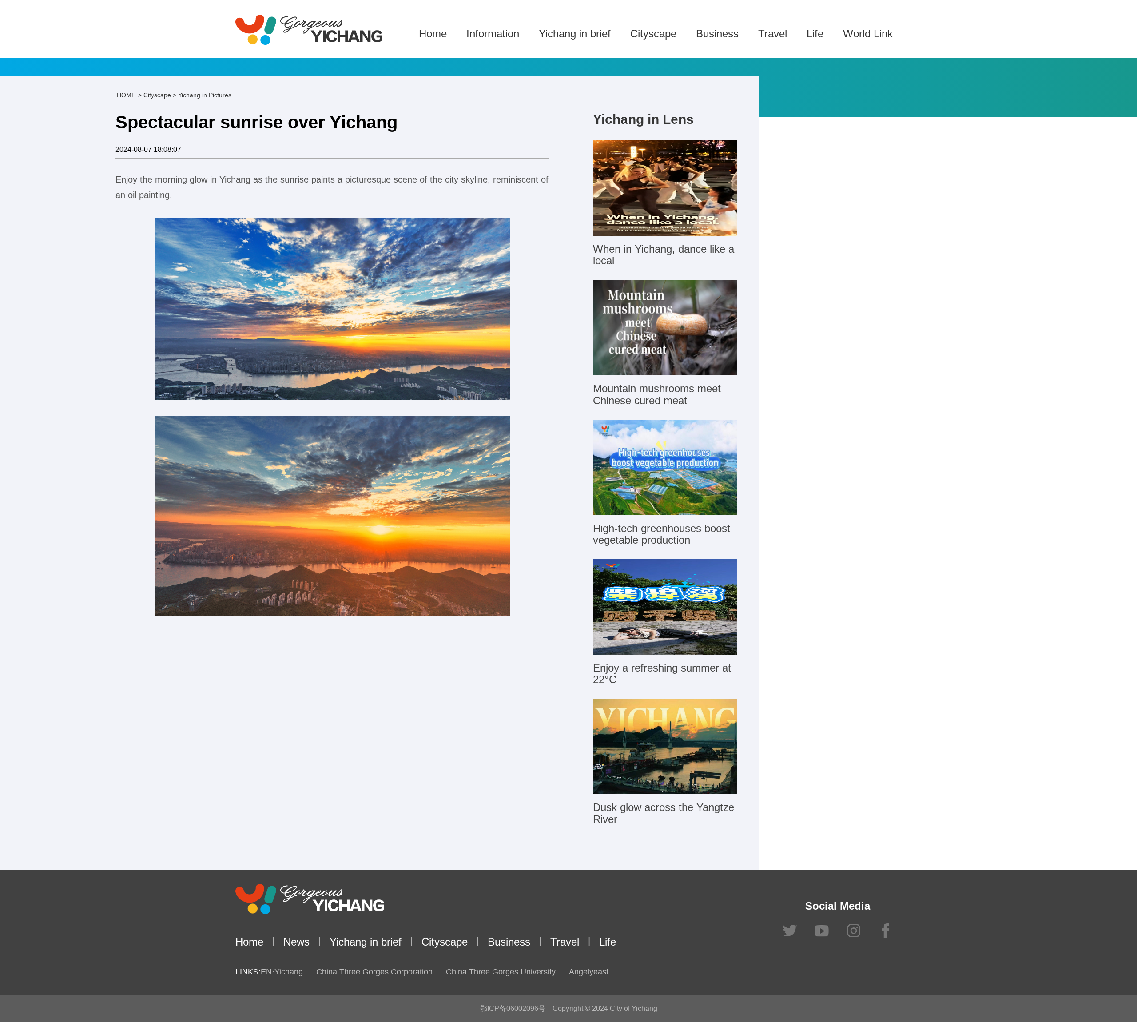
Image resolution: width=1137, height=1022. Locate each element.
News (296, 942)
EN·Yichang (282, 971)
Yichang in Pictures (204, 95)
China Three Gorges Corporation (374, 971)
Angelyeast (588, 971)
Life (815, 34)
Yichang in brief (575, 34)
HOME (126, 95)
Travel (772, 34)
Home (433, 34)
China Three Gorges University (501, 971)
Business (717, 34)
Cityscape (653, 34)
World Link (868, 34)
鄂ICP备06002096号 (512, 1008)
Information (492, 34)
